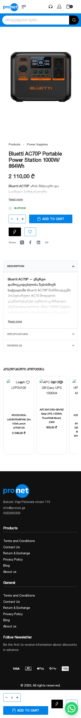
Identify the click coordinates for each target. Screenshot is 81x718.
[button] (71, 708)
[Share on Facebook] (30, 242)
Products (15, 144)
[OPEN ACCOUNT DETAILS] (50, 6)
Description (15, 266)
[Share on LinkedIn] (38, 242)
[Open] (77, 6)
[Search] (74, 20)
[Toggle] (16, 199)
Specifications (17, 334)
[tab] (40, 266)
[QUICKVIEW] (20, 382)
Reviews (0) (14, 345)
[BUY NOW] (15, 232)
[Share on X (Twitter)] (22, 242)
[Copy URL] (47, 242)
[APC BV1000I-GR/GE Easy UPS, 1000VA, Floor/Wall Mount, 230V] (52, 391)
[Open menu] (23, 6)
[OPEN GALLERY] (40, 76)
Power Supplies (37, 144)
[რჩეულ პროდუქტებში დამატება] (28, 382)
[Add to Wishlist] (30, 232)
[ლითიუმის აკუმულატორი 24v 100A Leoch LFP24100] (19, 394)
